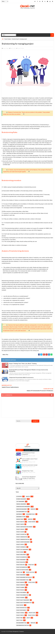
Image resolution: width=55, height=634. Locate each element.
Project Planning (20, 587)
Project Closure (20, 531)
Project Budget (31, 521)
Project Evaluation (20, 562)
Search (35, 421)
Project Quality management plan (24, 602)
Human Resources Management (23, 506)
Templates (33, 622)
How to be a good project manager (30, 465)
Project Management (21, 574)
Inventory (33, 509)
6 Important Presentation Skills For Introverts (21, 377)
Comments (35, 450)
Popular (27, 450)
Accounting (19, 496)
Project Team (19, 617)
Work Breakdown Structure (22, 625)
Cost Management (20, 501)
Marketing (30, 519)
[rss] (45, 1)
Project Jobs (19, 572)
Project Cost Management (22, 549)
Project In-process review (22, 569)
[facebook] (37, 1)
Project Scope (32, 612)
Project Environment (21, 559)
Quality (28, 617)
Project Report (19, 605)
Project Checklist (20, 529)
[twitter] (35, 1)
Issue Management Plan (21, 511)
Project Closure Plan (21, 534)
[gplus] (40, 1)
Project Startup (20, 615)
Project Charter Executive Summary (24, 526)
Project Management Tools (22, 579)
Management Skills (30, 514)
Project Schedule (20, 612)
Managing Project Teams (27, 470)
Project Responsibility (21, 610)
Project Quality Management (22, 600)
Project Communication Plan (22, 539)
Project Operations (20, 584)
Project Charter (20, 524)
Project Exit (31, 564)
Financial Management (21, 504)
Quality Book (27, 446)
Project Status (31, 615)
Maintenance (19, 514)
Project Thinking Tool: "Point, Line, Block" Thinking (23, 363)
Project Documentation (21, 557)
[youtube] (50, 1)
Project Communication (21, 536)
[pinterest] (52, 1)
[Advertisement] (27, 23)
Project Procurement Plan (22, 595)
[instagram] (42, 1)
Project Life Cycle (30, 572)
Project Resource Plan (21, 607)
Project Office (31, 582)
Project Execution (20, 564)
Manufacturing (19, 519)
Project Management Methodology (24, 577)
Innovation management (21, 509)
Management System (20, 516)
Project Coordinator (21, 547)
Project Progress (20, 597)
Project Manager (20, 582)
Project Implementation (21, 567)
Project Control (20, 544)
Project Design (19, 552)
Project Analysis (7, 39)
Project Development (21, 554)
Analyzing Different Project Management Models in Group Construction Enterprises (28, 370)
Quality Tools (19, 620)
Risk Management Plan (21, 622)
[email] (47, 1)
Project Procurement (21, 592)
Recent (19, 450)
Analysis (28, 496)
